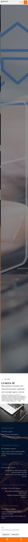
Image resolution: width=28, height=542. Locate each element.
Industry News (15, 534)
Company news (6, 534)
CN (21, 2)
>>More (19, 401)
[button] (16, 366)
